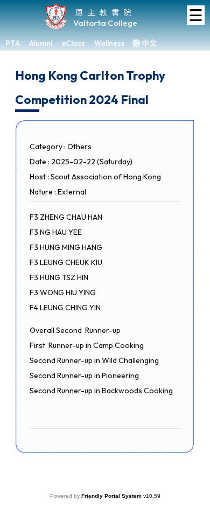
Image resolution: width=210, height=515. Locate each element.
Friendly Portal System (112, 496)
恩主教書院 (105, 12)
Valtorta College (105, 23)
